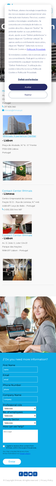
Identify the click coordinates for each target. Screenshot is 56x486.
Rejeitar (28, 94)
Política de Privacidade (36, 49)
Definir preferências (28, 79)
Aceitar (28, 87)
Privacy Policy (25, 453)
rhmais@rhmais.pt (13, 110)
